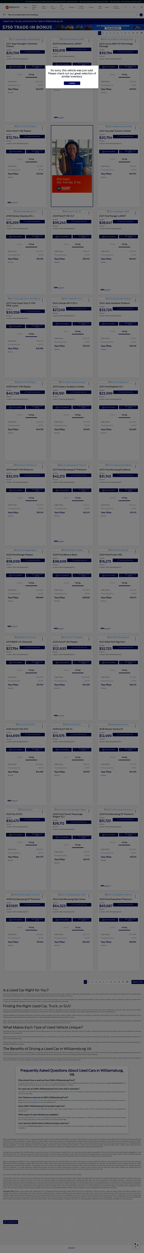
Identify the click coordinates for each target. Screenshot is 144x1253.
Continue (72, 83)
